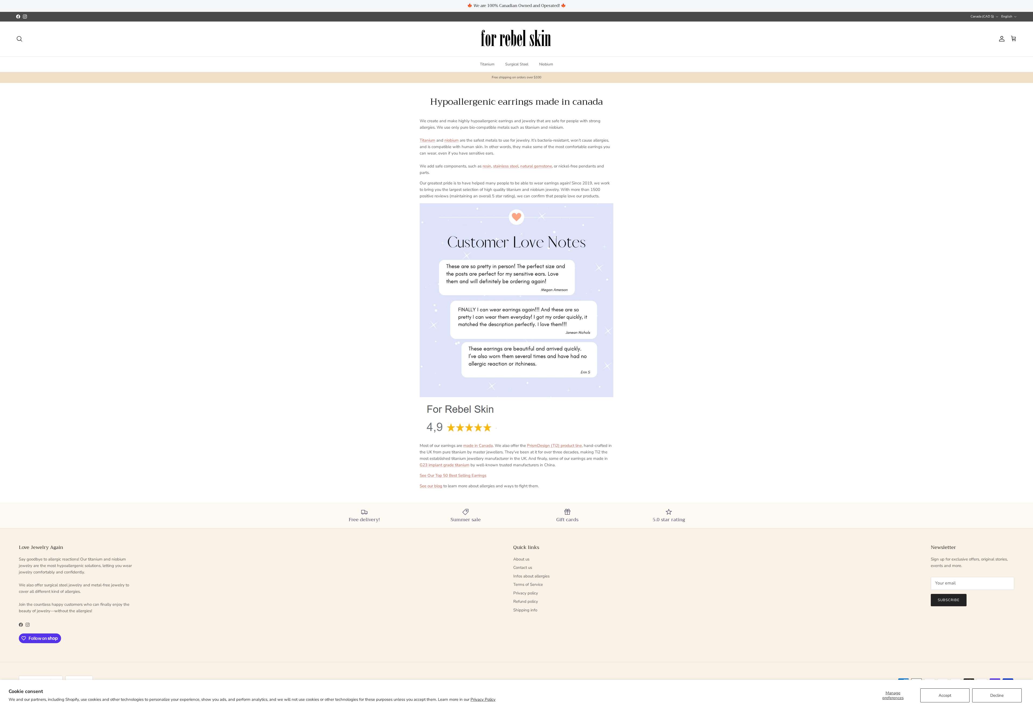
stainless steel (505, 166)
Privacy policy (525, 593)
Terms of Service (528, 584)
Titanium (487, 63)
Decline (997, 695)
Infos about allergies (531, 576)
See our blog (431, 486)
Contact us (522, 567)
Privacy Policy (483, 699)
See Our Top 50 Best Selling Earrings (453, 475)
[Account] (1000, 39)
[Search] (19, 39)
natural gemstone (536, 166)
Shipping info (525, 610)
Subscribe (949, 600)
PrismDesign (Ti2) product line (554, 445)
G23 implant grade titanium (444, 465)
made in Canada (478, 445)
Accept (945, 695)
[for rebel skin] (516, 39)
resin (487, 166)
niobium (451, 140)
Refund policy (525, 601)
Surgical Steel (516, 63)
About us (521, 559)
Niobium (546, 63)
